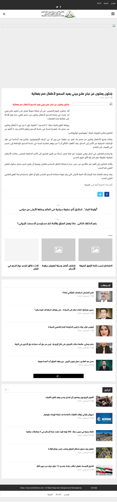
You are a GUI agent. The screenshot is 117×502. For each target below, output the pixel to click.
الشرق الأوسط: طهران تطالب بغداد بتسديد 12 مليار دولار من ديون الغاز (65, 465)
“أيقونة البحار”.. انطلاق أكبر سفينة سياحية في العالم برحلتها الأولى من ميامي (58, 209)
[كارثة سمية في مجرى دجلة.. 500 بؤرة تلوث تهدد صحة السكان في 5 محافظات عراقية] (104, 435)
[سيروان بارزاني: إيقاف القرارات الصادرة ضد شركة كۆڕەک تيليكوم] (104, 418)
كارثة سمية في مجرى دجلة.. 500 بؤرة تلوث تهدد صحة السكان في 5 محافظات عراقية (60, 431)
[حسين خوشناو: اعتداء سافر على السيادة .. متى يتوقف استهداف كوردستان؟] (104, 313)
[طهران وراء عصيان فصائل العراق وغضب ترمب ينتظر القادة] (104, 452)
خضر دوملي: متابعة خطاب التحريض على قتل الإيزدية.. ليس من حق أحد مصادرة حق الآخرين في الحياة (54, 343)
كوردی (113, 3)
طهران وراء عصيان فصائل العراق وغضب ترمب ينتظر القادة (71, 448)
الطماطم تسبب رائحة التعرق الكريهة (95, 265)
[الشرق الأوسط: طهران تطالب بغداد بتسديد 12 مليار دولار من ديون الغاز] (104, 470)
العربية (106, 3)
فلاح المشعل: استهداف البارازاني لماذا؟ (78, 292)
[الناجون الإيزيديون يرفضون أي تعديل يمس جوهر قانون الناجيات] (104, 401)
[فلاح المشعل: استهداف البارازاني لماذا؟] (104, 296)
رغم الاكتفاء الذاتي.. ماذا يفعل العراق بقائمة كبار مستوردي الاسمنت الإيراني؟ (57, 223)
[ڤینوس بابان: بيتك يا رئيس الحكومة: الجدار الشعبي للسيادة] (104, 330)
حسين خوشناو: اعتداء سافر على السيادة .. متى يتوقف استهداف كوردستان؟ (64, 309)
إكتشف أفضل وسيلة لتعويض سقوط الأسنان (58, 267)
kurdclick (85, 487)
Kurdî (99, 3)
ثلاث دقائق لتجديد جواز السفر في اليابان (23, 267)
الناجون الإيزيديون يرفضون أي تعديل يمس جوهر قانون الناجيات (69, 397)
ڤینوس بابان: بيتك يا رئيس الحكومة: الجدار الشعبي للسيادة (71, 326)
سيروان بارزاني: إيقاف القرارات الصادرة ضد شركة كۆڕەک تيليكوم (69, 414)
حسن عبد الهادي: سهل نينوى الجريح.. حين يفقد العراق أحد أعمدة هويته (66, 361)
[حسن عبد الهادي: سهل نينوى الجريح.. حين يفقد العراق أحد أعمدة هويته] (104, 365)
